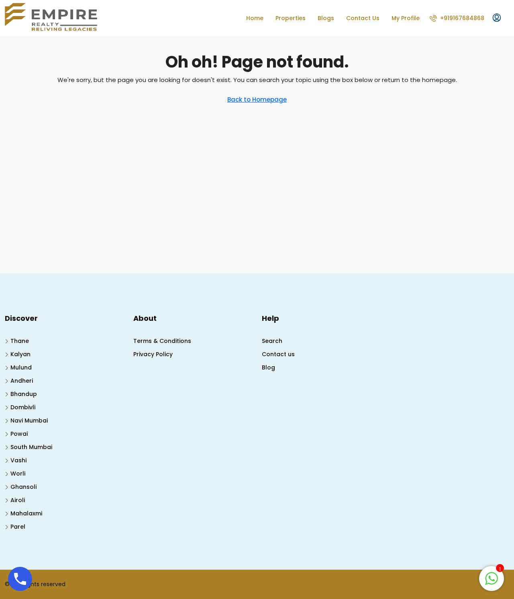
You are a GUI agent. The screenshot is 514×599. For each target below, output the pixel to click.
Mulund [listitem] (21, 367)
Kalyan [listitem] (20, 354)
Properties (290, 18)
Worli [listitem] (17, 474)
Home (254, 18)
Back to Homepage (257, 99)
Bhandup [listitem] (23, 394)
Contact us (278, 354)
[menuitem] (457, 18)
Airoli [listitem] (17, 500)
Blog (268, 367)
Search (272, 341)
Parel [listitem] (17, 527)
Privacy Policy (153, 354)
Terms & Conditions (162, 341)
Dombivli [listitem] (22, 407)
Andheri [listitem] (21, 381)
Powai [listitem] (19, 434)
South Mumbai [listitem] (31, 447)
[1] (491, 578)
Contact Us (362, 18)
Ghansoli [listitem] (23, 487)
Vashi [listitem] (18, 460)
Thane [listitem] (19, 341)
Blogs (326, 18)
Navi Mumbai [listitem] (29, 420)
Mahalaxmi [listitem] (26, 513)
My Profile (406, 18)
